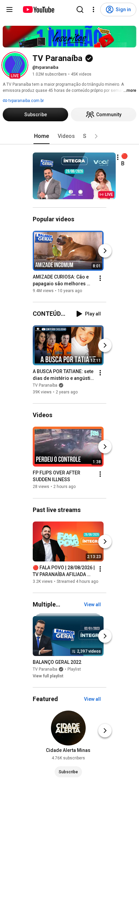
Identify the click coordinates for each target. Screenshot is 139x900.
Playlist (74, 669)
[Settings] (93, 9)
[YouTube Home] (38, 9)
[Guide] (9, 9)
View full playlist (48, 676)
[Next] (105, 251)
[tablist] (69, 136)
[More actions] (117, 157)
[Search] (80, 9)
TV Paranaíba (45, 385)
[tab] (41, 136)
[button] (15, 65)
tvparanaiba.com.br (25, 100)
